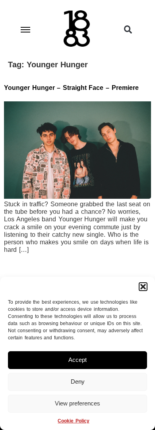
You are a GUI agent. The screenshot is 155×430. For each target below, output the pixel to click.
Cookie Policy (73, 421)
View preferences (77, 403)
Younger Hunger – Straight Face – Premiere (71, 87)
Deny (78, 381)
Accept (77, 359)
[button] (143, 287)
